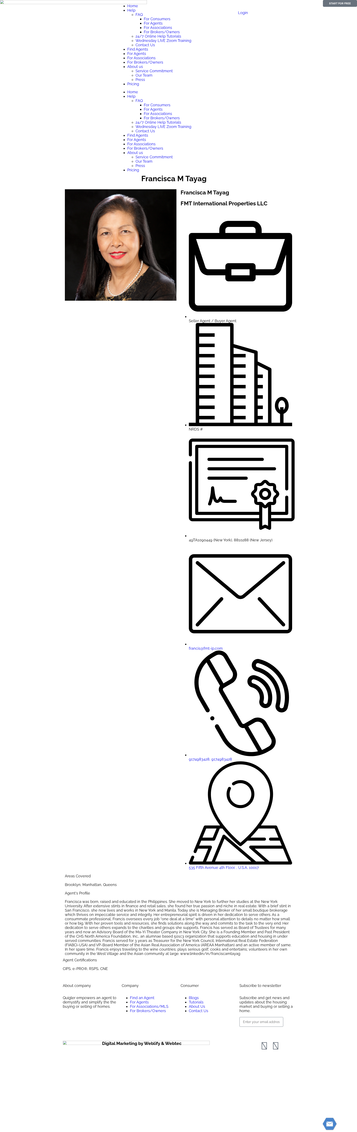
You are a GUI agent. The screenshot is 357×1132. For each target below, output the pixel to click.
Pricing (133, 84)
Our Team (144, 75)
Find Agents (137, 49)
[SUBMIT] (247, 1032)
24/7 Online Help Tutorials (158, 36)
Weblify (152, 1043)
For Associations (158, 27)
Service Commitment (154, 71)
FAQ (139, 14)
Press (140, 79)
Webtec (173, 1043)
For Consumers (157, 19)
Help (131, 10)
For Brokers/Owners (162, 32)
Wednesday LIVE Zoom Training (163, 40)
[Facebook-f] (264, 1046)
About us (135, 66)
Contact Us (145, 45)
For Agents (153, 23)
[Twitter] (275, 1046)
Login (243, 13)
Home (132, 6)
